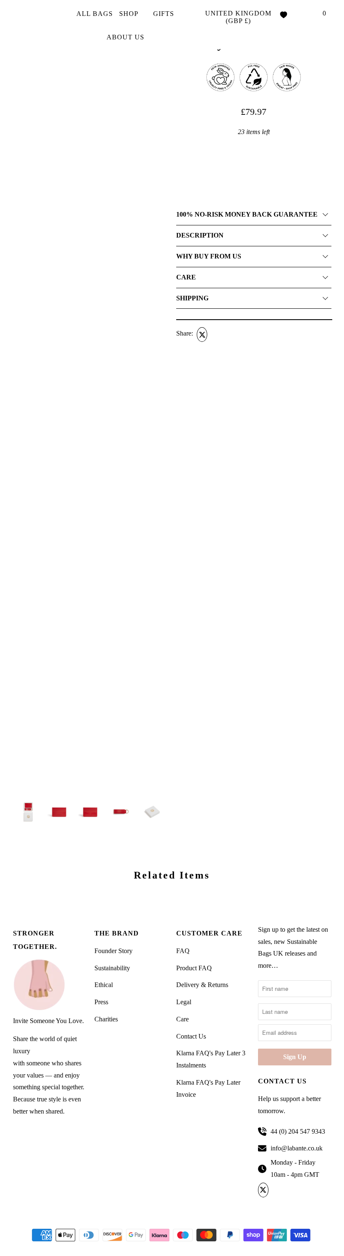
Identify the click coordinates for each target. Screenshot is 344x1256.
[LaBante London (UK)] (36, 24)
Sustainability (112, 968)
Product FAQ (194, 968)
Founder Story (113, 950)
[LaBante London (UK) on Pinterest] (293, 1190)
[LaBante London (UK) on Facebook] (279, 1190)
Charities (106, 1019)
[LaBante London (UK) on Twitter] (264, 1190)
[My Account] (296, 13)
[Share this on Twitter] (201, 334)
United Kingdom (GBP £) (238, 17)
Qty (180, 146)
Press (101, 1001)
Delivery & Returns (202, 984)
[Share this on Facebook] (217, 334)
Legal (183, 1001)
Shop (129, 13)
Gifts (164, 13)
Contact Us (191, 1036)
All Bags (94, 13)
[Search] (307, 13)
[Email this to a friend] (249, 334)
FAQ (183, 950)
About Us (126, 37)
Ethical (103, 984)
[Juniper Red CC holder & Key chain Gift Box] (90, 240)
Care (182, 1019)
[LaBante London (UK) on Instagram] (306, 1190)
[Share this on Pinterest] (233, 334)
